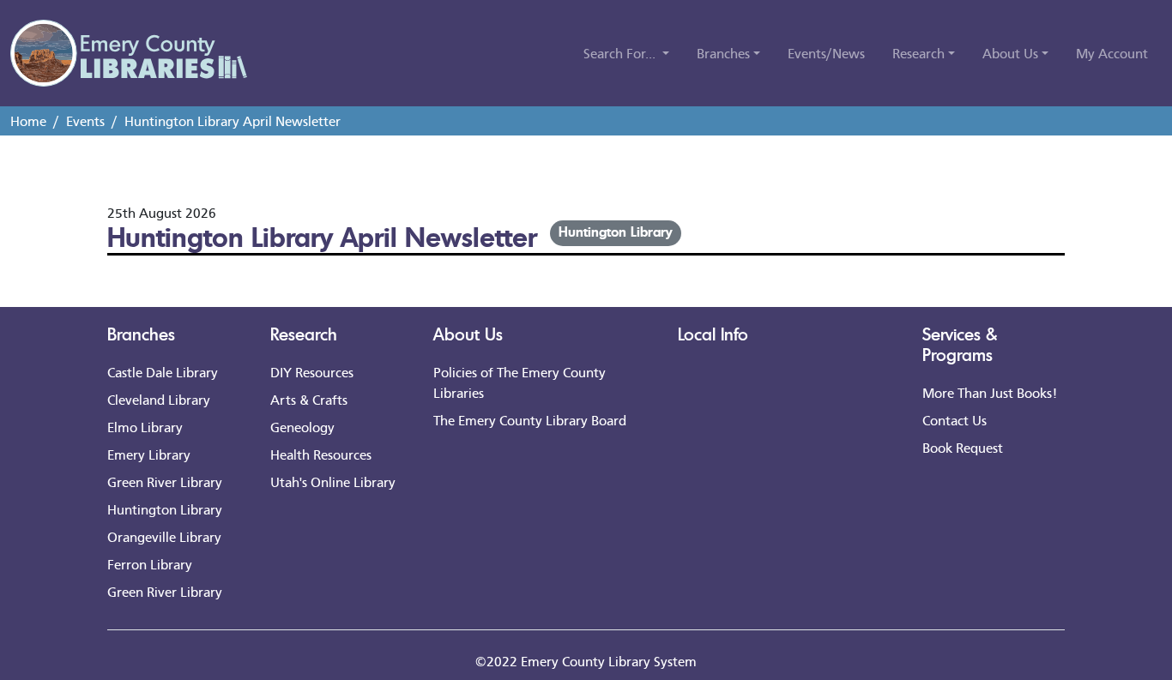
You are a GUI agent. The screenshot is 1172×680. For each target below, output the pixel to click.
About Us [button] (1010, 53)
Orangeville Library (164, 536)
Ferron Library (149, 564)
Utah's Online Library (333, 481)
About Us (468, 334)
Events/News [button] (826, 53)
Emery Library (148, 454)
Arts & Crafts (308, 399)
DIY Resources (311, 372)
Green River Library (164, 481)
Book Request (962, 447)
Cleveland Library (158, 399)
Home (28, 120)
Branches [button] (723, 53)
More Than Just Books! (989, 392)
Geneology (302, 427)
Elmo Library (145, 427)
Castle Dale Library (162, 372)
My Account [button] (1112, 53)
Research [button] (918, 53)
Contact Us (954, 420)
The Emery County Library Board (529, 420)
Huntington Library (615, 231)
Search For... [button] (621, 53)
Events (85, 120)
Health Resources (321, 454)
